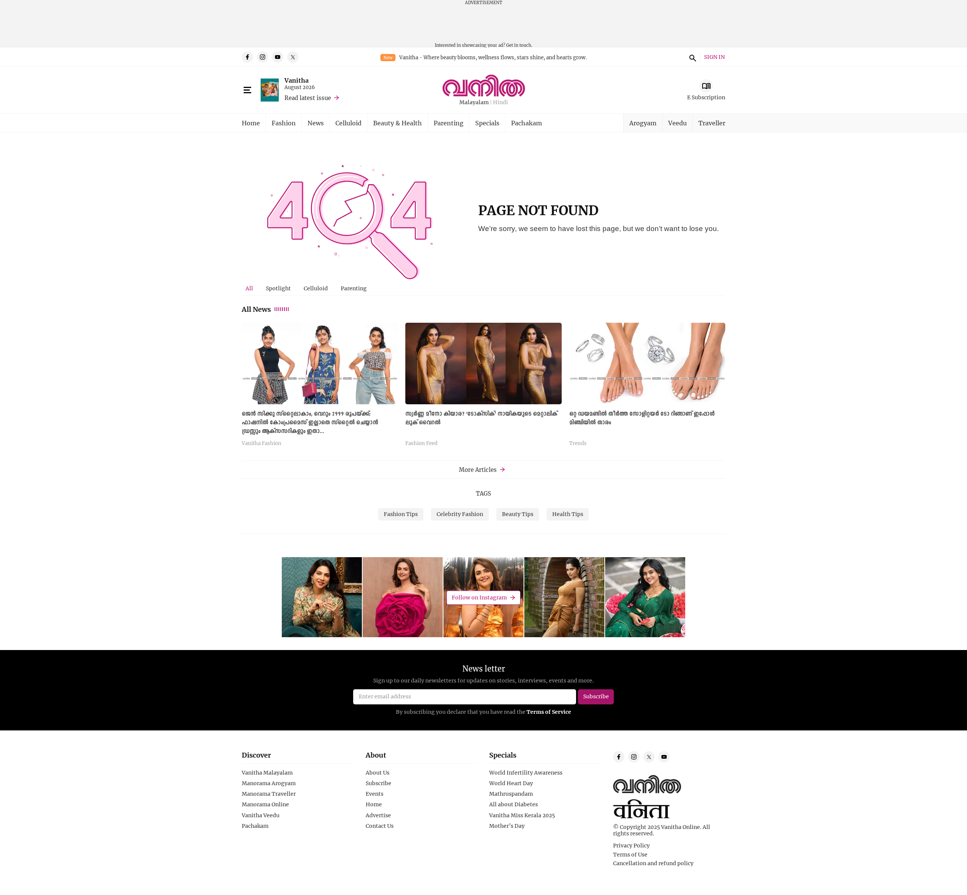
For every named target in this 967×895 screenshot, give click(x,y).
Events (374, 793)
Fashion (284, 123)
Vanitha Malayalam (267, 772)
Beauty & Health (397, 123)
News (315, 123)
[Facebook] (247, 57)
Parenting (448, 123)
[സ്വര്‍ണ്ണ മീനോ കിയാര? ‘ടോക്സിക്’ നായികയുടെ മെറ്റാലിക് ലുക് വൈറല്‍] (483, 363)
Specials (487, 123)
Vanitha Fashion (261, 444)
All (249, 288)
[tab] (249, 288)
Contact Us (380, 826)
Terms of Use (630, 854)
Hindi (500, 102)
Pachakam (526, 123)
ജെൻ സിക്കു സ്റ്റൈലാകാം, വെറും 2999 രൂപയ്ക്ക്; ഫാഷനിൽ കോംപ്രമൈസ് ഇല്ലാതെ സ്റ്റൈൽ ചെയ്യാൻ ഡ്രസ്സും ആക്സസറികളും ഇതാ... (310, 423)
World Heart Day (511, 783)
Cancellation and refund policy (653, 863)
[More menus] (247, 90)
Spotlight (278, 288)
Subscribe (378, 783)
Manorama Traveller (269, 793)
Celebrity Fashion (460, 514)
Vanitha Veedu (261, 815)
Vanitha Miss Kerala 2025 (522, 815)
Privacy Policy (631, 845)
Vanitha (296, 80)
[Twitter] (292, 57)
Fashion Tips (401, 514)
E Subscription (706, 97)
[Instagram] (262, 57)
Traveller (711, 123)
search (691, 57)
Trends (578, 444)
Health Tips (567, 514)
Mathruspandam (511, 793)
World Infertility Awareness (525, 772)
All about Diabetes (513, 804)
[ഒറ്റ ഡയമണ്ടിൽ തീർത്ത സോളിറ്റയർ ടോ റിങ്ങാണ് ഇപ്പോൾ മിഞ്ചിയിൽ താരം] (647, 363)
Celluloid (348, 123)
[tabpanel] (483, 387)
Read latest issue (307, 98)
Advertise (378, 815)
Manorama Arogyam (269, 783)
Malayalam (474, 102)
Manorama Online (265, 804)
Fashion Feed (421, 444)
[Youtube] (277, 57)
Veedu (677, 123)
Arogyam (643, 123)
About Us (377, 772)
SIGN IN (714, 57)
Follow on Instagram (479, 597)
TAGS (483, 493)
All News (256, 309)
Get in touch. (519, 45)
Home (251, 123)
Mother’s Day (507, 826)
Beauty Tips (517, 514)
